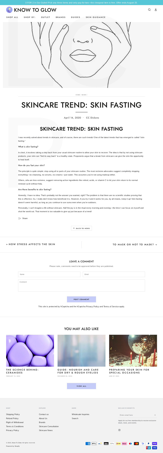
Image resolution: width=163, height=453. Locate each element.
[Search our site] (149, 9)
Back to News (83, 228)
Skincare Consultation (49, 426)
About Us (43, 418)
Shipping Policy (13, 414)
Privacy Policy (92, 306)
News (84, 95)
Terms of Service (111, 306)
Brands (42, 422)
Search (75, 418)
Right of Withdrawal (15, 422)
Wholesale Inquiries (80, 414)
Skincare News (46, 430)
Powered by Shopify (13, 446)
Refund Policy (12, 418)
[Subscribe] (155, 415)
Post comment (81, 299)
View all (81, 386)
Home (78, 95)
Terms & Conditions (15, 426)
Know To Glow (17, 442)
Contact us (44, 414)
